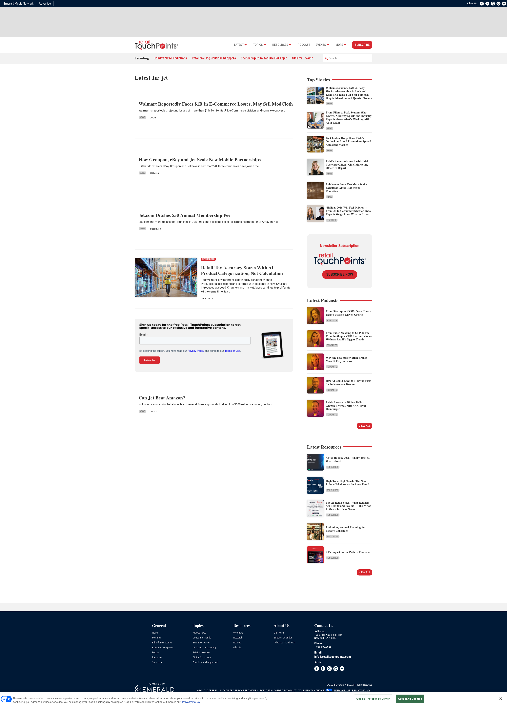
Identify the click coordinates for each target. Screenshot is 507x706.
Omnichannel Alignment (205, 662)
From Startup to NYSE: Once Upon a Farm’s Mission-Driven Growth (348, 313)
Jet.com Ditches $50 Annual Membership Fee (185, 215)
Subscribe (362, 44)
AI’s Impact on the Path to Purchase (348, 552)
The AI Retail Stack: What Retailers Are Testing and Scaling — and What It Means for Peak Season (348, 505)
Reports (237, 642)
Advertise (45, 3)
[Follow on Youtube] (504, 4)
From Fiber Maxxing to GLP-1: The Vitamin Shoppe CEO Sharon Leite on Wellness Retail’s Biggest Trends (349, 336)
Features (331, 220)
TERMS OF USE (342, 690)
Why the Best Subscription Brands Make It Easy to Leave (346, 359)
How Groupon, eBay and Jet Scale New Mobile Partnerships (200, 159)
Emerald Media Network (18, 3)
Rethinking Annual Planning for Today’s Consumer (345, 529)
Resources (280, 44)
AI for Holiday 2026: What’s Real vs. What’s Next (348, 459)
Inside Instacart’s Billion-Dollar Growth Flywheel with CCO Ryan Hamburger (346, 405)
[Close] (500, 698)
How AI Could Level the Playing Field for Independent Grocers (348, 382)
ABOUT (201, 690)
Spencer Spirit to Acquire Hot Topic (264, 58)
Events (321, 44)
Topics (258, 44)
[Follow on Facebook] (482, 4)
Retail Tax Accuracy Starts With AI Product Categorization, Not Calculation (242, 270)
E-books (237, 647)
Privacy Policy (191, 701)
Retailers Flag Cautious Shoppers (214, 58)
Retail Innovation (201, 652)
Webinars (238, 633)
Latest (239, 44)
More (339, 44)
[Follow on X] (493, 4)
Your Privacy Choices (312, 690)
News (142, 117)
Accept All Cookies (410, 698)
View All (364, 425)
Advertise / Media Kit (284, 642)
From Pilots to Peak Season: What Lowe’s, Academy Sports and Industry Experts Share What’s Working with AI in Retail (349, 117)
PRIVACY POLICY (361, 690)
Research (238, 637)
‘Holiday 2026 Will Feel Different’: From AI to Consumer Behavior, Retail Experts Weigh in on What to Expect (349, 210)
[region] (253, 699)
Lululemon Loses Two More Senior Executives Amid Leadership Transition (346, 187)
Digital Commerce (202, 657)
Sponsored (157, 662)
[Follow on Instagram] (498, 4)
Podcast (304, 44)
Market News (199, 633)
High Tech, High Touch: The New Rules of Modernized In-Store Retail (347, 482)
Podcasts (332, 320)
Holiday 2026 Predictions (170, 58)
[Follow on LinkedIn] (487, 4)
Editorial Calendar (283, 637)
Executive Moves (201, 642)
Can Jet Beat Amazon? (162, 397)
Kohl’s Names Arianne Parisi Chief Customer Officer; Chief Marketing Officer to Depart (347, 164)
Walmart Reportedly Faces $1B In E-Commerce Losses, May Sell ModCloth (216, 103)
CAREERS (212, 690)
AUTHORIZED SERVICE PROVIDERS (238, 690)
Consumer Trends (202, 637)
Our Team (279, 633)
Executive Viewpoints (163, 647)
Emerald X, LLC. (343, 684)
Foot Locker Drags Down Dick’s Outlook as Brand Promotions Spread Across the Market (348, 141)
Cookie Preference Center (373, 698)
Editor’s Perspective (162, 642)
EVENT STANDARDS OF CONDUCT (278, 690)
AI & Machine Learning (204, 647)
